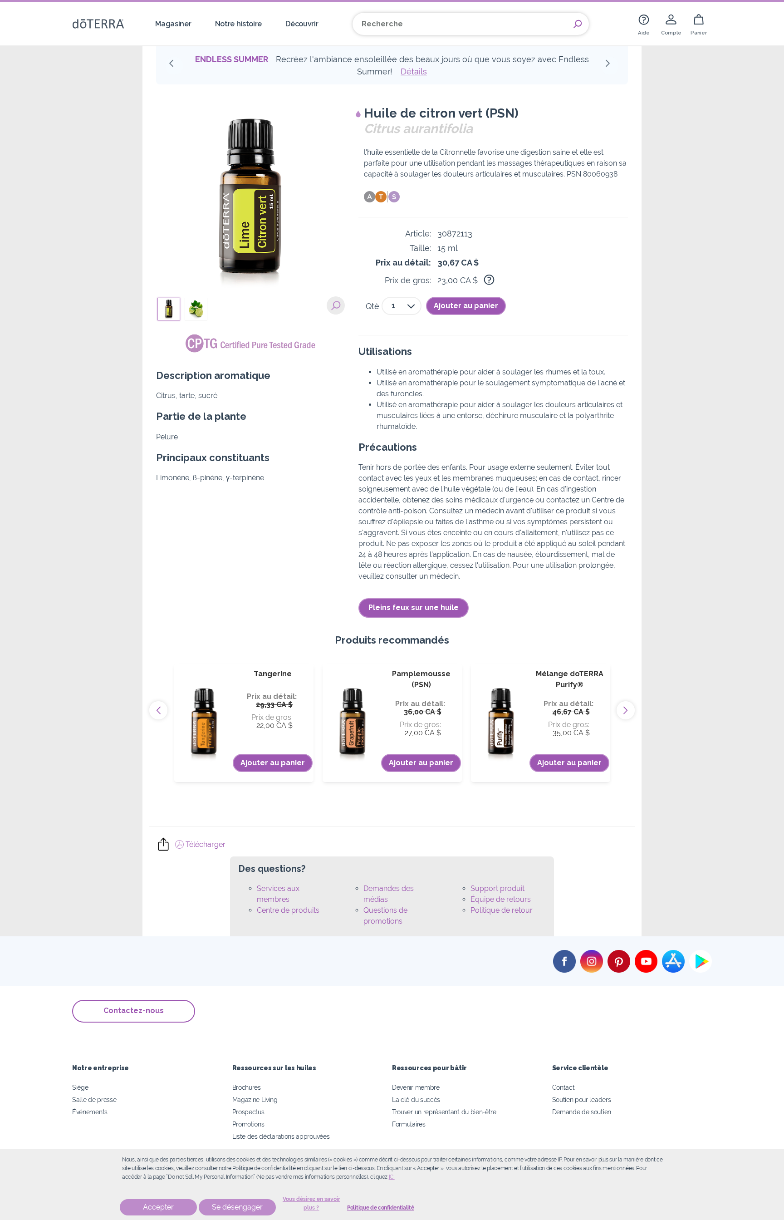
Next (626, 710)
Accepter (158, 1207)
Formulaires (409, 1124)
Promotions (248, 1124)
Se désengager (237, 1207)
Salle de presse (94, 1099)
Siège (80, 1087)
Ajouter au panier (466, 305)
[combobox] (401, 306)
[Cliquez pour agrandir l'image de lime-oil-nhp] (336, 305)
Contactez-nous (133, 1010)
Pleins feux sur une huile (413, 607)
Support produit (497, 888)
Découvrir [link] (301, 24)
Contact (563, 1087)
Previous (158, 710)
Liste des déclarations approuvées (281, 1136)
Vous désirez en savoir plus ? (311, 1203)
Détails (414, 71)
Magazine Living (255, 1099)
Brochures (246, 1087)
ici (392, 1177)
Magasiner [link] (173, 24)
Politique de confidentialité (380, 1208)
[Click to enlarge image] (250, 200)
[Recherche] (577, 24)
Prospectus (248, 1112)
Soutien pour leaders (581, 1099)
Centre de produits (288, 910)
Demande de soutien (581, 1112)
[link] (644, 23)
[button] (174, 66)
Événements (90, 1112)
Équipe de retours (500, 899)
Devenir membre (416, 1087)
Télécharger (204, 844)
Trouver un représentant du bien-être (444, 1112)
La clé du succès (416, 1099)
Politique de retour (501, 910)
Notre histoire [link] (238, 24)
